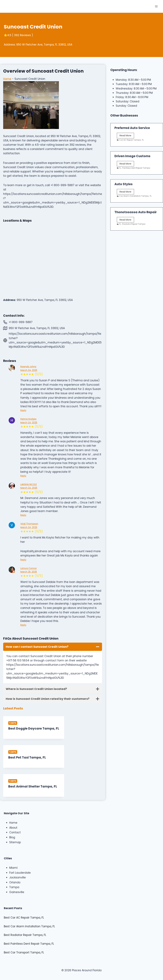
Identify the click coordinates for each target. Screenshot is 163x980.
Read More (126, 136)
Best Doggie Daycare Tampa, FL (33, 728)
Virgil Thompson (29, 523)
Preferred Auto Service (132, 128)
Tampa (13, 723)
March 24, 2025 (28, 370)
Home (7, 79)
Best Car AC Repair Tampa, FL (24, 917)
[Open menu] (156, 6)
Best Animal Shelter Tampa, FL (32, 786)
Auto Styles (123, 184)
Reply (23, 410)
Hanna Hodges (28, 419)
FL (143, 140)
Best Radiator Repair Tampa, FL (25, 935)
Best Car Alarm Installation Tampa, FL (29, 926)
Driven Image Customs (132, 156)
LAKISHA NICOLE (28, 484)
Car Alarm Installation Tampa (134, 196)
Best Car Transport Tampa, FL (24, 952)
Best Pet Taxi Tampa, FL (27, 757)
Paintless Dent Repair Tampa (136, 168)
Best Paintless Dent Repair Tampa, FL (29, 944)
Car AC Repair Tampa (130, 140)
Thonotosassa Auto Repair (135, 212)
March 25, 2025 (28, 571)
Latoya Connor (28, 568)
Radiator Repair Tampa (133, 224)
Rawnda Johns (28, 366)
